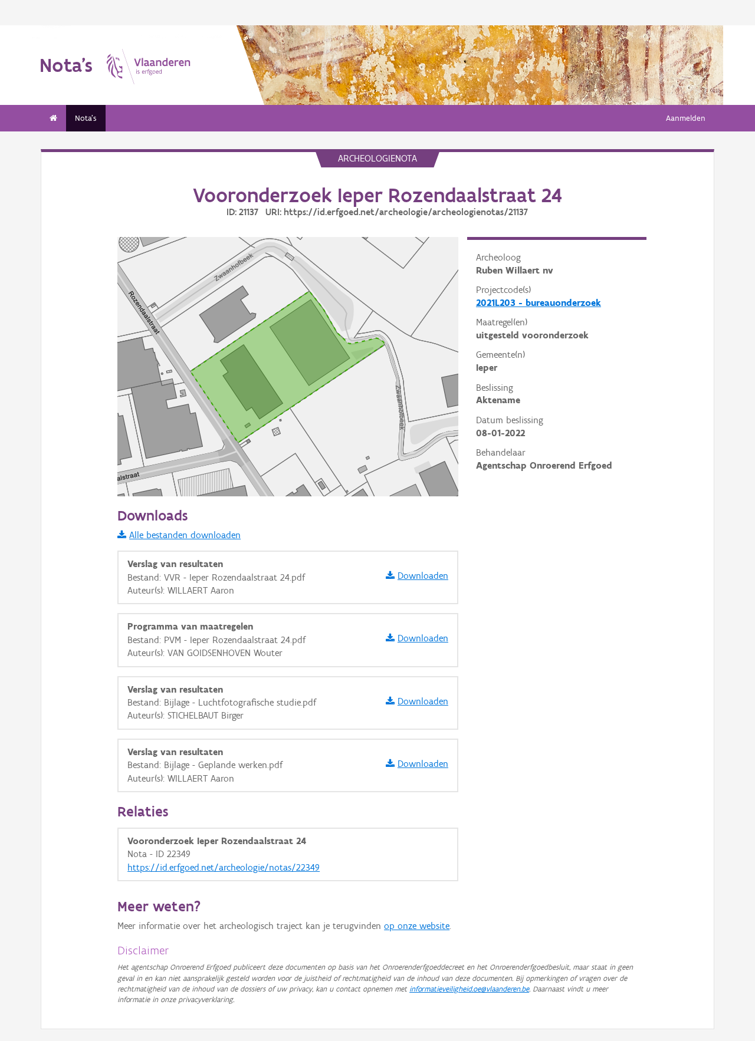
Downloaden (423, 575)
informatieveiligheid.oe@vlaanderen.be (469, 988)
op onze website (416, 925)
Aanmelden (685, 118)
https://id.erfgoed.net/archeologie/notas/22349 (223, 867)
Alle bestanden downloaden (185, 535)
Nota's (86, 118)
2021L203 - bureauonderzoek (538, 302)
